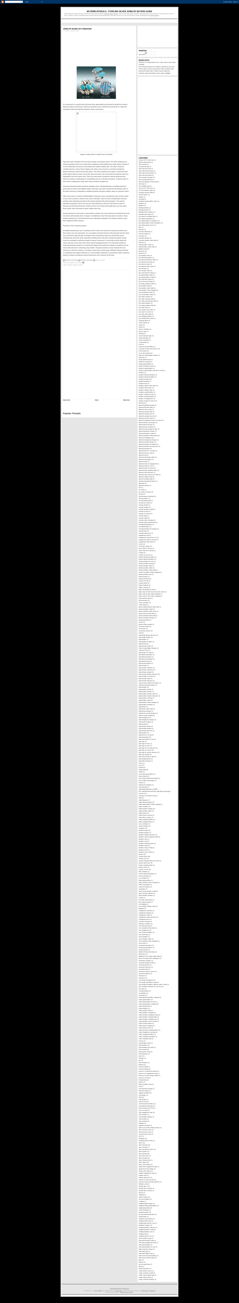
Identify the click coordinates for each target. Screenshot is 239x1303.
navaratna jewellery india (146, 962)
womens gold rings (144, 1264)
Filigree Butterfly (143, 585)
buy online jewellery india (146, 305)
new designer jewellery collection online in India (153, 984)
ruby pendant (143, 1119)
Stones (141, 1192)
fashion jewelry (143, 576)
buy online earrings (144, 296)
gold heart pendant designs (147, 685)
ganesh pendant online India (147, 615)
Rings (140, 1097)
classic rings (142, 331)
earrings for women (144, 513)
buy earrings (142, 268)
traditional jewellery (144, 1208)
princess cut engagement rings (148, 1073)
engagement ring (144, 535)
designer (141, 372)
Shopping (141, 1138)
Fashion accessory (144, 555)
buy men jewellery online (146, 294)
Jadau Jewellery (144, 826)
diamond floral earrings (145, 424)
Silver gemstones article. (146, 1149)
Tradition (141, 1201)
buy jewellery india (144, 286)
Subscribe (142, 54)
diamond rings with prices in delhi (148, 474)
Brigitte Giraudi (143, 249)
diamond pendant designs (146, 442)
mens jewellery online (145, 939)
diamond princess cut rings (147, 450)
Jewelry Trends (143, 869)
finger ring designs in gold (146, 589)
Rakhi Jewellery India (145, 1084)
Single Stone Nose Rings (146, 1169)
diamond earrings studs (146, 418)
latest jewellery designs (146, 895)
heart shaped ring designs (146, 780)
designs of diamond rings (146, 394)
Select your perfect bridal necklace (149, 1127)
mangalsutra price (144, 919)
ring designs (142, 1095)
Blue (140, 227)
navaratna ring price (145, 967)
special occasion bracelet (146, 1179)
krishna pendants (144, 876)
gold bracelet (142, 644)
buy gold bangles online (146, 275)
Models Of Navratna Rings (147, 952)
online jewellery (143, 1008)
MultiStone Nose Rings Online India (149, 956)
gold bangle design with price (147, 635)
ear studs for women (145, 492)
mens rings (142, 943)
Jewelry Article (143, 856)
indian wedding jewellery (146, 819)
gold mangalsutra (144, 717)
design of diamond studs (146, 366)
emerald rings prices (145, 533)
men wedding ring (144, 930)
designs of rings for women (147, 401)
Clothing (141, 333)
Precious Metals (143, 1069)
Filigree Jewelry (143, 587)
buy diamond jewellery (145, 257)
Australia (141, 199)
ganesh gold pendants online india (149, 607)
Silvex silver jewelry (144, 1164)
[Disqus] (96, 301)
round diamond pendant (146, 1106)
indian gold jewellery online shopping (149, 804)
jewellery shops (143, 845)
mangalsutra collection (145, 910)
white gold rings (143, 1251)
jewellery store (143, 850)
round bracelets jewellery (146, 1103)
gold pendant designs (145, 728)
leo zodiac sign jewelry (145, 900)
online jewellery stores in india (147, 1021)
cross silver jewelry (144, 353)
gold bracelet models (145, 646)
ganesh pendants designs (146, 617)
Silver (140, 1143)
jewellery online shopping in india (148, 837)
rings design (142, 1099)
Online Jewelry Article (145, 1023)
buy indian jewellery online (146, 283)
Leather (141, 897)
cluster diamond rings (145, 336)
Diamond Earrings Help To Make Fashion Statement (154, 71)
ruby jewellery (143, 1114)
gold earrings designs (145, 672)
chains (141, 325)
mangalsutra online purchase (147, 917)
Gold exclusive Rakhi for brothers (149, 683)
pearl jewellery (143, 1045)
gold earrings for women (146, 676)
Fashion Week (143, 583)
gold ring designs (144, 737)
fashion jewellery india (145, 565)
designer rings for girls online (147, 385)
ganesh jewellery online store (147, 611)
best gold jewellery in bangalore (148, 220)
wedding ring (142, 1234)
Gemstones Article (144, 631)
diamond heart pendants (146, 427)
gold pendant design (145, 726)
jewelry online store (144, 863)
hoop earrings (143, 787)
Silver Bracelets (143, 1145)
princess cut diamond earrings (148, 1071)
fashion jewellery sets (145, 574)
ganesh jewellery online (146, 609)
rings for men (143, 1101)
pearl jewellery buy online (146, 1047)
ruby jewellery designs (145, 1117)
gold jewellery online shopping (147, 702)
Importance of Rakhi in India (147, 795)
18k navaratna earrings (146, 177)
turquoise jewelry (78, 265)
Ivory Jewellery (143, 824)
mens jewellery (143, 936)
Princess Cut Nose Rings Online (148, 1075)
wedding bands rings (145, 1221)
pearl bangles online (145, 1043)
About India (118, 1290)
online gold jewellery (145, 999)
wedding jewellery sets (145, 1231)
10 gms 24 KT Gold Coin (146, 160)
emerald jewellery (144, 526)
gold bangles (142, 639)
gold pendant (142, 724)
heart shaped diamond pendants (148, 778)
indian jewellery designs (146, 808)
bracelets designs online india (147, 240)
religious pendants (144, 1093)
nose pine (142, 989)
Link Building (142, 904)
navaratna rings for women (147, 971)
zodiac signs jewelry (145, 1277)
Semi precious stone (145, 1132)
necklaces (142, 978)
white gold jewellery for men (147, 1247)
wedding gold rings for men (147, 1223)
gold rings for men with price (147, 748)
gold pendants (143, 733)
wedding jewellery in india (146, 1229)
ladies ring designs (144, 884)
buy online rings (143, 307)
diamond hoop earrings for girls (148, 429)
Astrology (152, 1290)
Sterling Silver (143, 1186)
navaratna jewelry (144, 965)
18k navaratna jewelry (145, 179)
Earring (141, 494)
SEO (140, 1136)
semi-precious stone (145, 1134)
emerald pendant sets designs (148, 529)
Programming (143, 1080)
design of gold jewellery (146, 368)
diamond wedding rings (145, 479)
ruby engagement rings (146, 1112)
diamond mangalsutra (145, 437)
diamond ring (142, 455)
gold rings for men (144, 745)
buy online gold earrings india (147, 301)
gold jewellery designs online (147, 694)
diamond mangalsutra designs (148, 440)
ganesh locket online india (146, 613)
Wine (140, 1260)
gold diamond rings (144, 661)
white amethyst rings (145, 1238)
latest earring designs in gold (147, 891)
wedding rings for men (145, 1236)
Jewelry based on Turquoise (77, 29)
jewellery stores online (145, 852)
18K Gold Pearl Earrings (146, 171)
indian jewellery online (145, 811)
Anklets (141, 197)
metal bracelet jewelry (145, 945)
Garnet (141, 622)
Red (140, 1086)
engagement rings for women (147, 539)
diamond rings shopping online (148, 470)
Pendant (141, 1058)
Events (141, 544)
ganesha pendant (144, 620)
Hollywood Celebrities (145, 785)
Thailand (141, 1195)
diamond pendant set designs (147, 444)
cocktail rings (143, 342)
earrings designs (144, 507)
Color (140, 344)
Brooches (142, 251)
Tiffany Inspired (143, 1197)
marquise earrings (144, 921)
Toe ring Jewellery (144, 1199)
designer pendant (144, 381)
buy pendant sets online (146, 309)
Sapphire (141, 1123)
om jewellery (142, 993)
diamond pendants (144, 448)
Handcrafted (142, 769)
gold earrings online (144, 678)
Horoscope (145, 1290)
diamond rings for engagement (148, 464)
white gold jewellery (144, 1245)
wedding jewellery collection (147, 1227)
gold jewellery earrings (145, 698)
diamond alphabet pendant (146, 405)
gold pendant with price (145, 730)
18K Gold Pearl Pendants (146, 173)
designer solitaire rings (145, 390)
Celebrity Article (143, 320)
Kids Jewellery (143, 871)
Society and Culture (144, 1171)
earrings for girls (144, 511)
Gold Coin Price (143, 650)
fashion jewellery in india (146, 563)
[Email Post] (82, 262)
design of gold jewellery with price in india (151, 370)
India (140, 798)
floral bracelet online (145, 598)
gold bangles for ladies (145, 641)
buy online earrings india (146, 299)
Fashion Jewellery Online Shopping (149, 572)
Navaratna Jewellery (145, 960)
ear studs (141, 489)
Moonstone (142, 954)
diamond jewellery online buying (148, 435)
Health (141, 772)
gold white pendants (145, 761)
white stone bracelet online (147, 1258)
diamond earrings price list (146, 416)
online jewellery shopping (146, 1012)
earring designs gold (145, 500)
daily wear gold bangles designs (148, 355)
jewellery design (143, 830)
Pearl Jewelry (143, 1049)
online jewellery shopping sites (148, 1019)
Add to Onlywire (100, 260)
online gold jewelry (144, 1006)
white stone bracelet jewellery (147, 1255)
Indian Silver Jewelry (145, 817)
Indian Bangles (143, 800)
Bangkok (141, 203)
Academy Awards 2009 (146, 192)
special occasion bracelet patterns (149, 1182)
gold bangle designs (145, 637)
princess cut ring (144, 1078)
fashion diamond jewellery (146, 559)
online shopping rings (145, 1038)
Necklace (141, 975)
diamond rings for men (145, 466)
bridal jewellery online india (146, 247)
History (141, 782)
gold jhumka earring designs (147, 713)
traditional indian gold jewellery (148, 1205)
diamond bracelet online (146, 407)
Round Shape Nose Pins (146, 1108)
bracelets (141, 236)
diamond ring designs (145, 459)
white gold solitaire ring (145, 1253)
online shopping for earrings (147, 1032)
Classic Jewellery (144, 329)
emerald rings (143, 531)
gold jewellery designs (145, 691)
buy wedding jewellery (145, 316)
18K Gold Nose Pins (145, 168)
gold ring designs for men (146, 739)
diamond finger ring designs (147, 422)
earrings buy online (144, 503)
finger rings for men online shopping (149, 596)
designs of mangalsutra (146, 398)
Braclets (141, 242)
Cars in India (98, 1290)
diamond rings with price (146, 472)
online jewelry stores (145, 1028)
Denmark (141, 357)
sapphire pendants (144, 1125)
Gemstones (142, 628)
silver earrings (143, 1147)
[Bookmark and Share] (70, 260)
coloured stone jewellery (146, 346)
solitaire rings (143, 1175)
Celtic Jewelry (143, 322)
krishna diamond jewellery (146, 873)
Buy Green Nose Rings (146, 281)
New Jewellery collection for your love (150, 986)
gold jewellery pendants (146, 704)
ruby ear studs (143, 1110)
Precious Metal (143, 1067)
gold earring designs (145, 663)
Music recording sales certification (149, 958)
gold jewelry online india (146, 709)
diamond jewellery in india (146, 433)
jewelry (70, 265)
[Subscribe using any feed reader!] (85, 260)
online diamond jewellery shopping (149, 997)
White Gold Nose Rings (146, 1249)
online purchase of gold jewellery (148, 1030)
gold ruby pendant (144, 754)
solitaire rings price (144, 1177)
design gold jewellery (145, 364)
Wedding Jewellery (144, 1225)
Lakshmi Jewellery (144, 887)
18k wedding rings (144, 186)
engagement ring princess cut (148, 537)
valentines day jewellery (146, 1218)
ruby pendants (143, 1121)
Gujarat (141, 767)
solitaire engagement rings (146, 1173)
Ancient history (143, 194)
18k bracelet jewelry (145, 162)
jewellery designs (144, 832)
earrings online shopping (146, 520)
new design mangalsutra (146, 980)
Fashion (141, 552)
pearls (140, 1056)
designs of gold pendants (146, 396)
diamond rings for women (146, 468)
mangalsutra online (144, 915)
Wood (140, 1266)
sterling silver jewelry (111, 14)
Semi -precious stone (145, 1129)
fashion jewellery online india (147, 570)
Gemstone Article (144, 626)
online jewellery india (145, 1010)
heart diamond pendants (146, 774)
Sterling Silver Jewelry (145, 1190)
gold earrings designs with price (148, 674)
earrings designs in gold (146, 509)
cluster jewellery (143, 338)
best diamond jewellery (145, 218)
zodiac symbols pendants (146, 1279)
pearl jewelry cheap (144, 1051)
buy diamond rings (144, 264)
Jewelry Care (143, 858)
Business (141, 253)
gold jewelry (142, 706)
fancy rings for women (145, 548)
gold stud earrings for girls (146, 756)
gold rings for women (145, 750)
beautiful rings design (145, 214)
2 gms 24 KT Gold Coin (146, 188)
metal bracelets (143, 950)
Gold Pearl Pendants (145, 722)
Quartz (141, 1082)
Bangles (141, 205)
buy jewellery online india (146, 288)
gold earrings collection (145, 667)
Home (96, 400)
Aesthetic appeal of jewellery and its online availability (154, 73)
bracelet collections (144, 231)
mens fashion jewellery (145, 932)
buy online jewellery (144, 303)
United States (143, 1216)
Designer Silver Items (145, 388)
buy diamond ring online (146, 262)
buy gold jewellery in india (146, 277)
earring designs (143, 498)
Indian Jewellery (143, 806)
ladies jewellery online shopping (148, 882)
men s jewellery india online (147, 928)
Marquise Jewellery (144, 923)
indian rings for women (145, 815)
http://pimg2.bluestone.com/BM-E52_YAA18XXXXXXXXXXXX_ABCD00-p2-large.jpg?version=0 (155, 791)
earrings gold (143, 516)
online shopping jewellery (146, 1034)
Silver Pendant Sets (144, 1160)
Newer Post (66, 400)
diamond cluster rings (145, 409)
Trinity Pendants (144, 1210)
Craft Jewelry (143, 351)
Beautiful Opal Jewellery (146, 212)
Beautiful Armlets (144, 210)
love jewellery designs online (147, 906)
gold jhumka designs (145, 711)
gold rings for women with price (148, 752)
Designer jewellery (144, 379)
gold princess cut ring (145, 735)
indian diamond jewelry (145, 802)
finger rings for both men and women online (152, 592)
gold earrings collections (146, 670)
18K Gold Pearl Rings (145, 175)
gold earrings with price (146, 680)
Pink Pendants (143, 1062)
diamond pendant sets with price (148, 446)
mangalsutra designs (145, 913)
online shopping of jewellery (147, 1036)
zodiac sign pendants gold (146, 1275)
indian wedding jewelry (145, 822)
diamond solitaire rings (145, 477)
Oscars (141, 1041)
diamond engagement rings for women (150, 420)
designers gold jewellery (146, 392)
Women (141, 1262)
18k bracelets (143, 164)
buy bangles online (144, 255)
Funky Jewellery (144, 602)
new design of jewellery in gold (148, 982)
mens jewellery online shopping (148, 941)
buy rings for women (145, 312)
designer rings (143, 383)
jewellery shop (143, 841)
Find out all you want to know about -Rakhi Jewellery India (156, 69)
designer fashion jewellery (146, 377)
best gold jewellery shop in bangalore (150, 223)
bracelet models (143, 233)
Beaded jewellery (144, 208)
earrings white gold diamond (147, 522)
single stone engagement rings (148, 1166)
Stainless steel (143, 1184)
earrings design (143, 505)
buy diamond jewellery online (147, 260)
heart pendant (143, 776)
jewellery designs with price (147, 834)
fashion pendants (144, 578)
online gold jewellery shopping (147, 1004)
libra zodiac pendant (145, 902)
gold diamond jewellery (145, 654)
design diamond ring (145, 359)
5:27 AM (78, 262)
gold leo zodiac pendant (146, 715)
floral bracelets (143, 600)
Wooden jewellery (144, 1268)
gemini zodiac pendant (145, 624)
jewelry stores (143, 867)
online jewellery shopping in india (148, 1015)
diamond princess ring (145, 453)
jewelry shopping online (146, 865)
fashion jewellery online (145, 568)
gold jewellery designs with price (148, 696)
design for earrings (144, 361)
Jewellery (141, 828)
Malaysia (141, 908)
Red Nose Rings (144, 1090)
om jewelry (142, 995)
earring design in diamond (146, 496)
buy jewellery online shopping (147, 290)
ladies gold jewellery (145, 880)
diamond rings (143, 461)
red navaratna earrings (145, 1088)
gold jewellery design (145, 689)
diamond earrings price (145, 414)
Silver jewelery (143, 1151)
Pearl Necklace (143, 1054)
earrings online (143, 518)
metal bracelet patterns (145, 947)
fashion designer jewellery (146, 557)
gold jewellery (143, 687)
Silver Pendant (143, 1158)
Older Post (126, 400)
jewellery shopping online (146, 843)
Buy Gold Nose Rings (145, 279)
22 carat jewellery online (146, 190)
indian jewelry (143, 813)
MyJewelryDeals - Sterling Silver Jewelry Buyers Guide (119, 11)
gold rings (142, 741)
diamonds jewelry (144, 485)
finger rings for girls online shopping (149, 594)
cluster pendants (144, 340)
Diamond (141, 403)
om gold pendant (144, 991)
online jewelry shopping (146, 1025)
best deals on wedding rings (147, 216)
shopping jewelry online (146, 1140)
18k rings (141, 184)
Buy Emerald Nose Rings (146, 273)
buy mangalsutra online (146, 292)
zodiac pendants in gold (146, 1273)
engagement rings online (146, 542)
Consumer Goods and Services (148, 348)
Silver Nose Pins (144, 1156)
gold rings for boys (144, 743)
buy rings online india (145, 314)
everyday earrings (144, 546)
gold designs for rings (145, 652)
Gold (140, 633)
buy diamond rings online (146, 266)
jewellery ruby (143, 839)
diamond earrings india (145, 411)
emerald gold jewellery (145, 524)
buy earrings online (144, 270)
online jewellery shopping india (148, 1017)
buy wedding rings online (146, 318)
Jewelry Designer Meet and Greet (149, 861)
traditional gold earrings (146, 1203)
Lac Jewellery (143, 878)
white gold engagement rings (147, 1242)
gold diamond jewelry (145, 657)
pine (140, 1060)
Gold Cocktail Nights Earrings (147, 648)
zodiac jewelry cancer (145, 1271)
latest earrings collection (146, 893)
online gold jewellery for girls (147, 1001)
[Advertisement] (119, 21)
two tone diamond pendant (146, 1214)
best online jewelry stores (146, 225)
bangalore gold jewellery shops (148, 201)
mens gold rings (143, 934)
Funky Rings (142, 605)
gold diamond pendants (146, 659)
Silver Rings (142, 1162)
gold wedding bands (145, 759)
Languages (142, 889)
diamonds (142, 483)
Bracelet (141, 229)
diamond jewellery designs (146, 431)
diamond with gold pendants (147, 481)
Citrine (141, 327)
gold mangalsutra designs (146, 719)
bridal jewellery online (145, 244)
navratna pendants (144, 973)
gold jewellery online (145, 700)
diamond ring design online (147, 457)
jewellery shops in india (145, 847)
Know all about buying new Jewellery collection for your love (157, 66)
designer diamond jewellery (147, 375)
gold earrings (143, 665)
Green (141, 763)
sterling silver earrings (145, 1188)
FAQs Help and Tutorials (146, 550)
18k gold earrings (144, 166)
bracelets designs (144, 238)
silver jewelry (154, 15)
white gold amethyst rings (146, 1240)
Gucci (140, 765)
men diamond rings (144, 926)
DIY (140, 487)
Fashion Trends (143, 581)
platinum (141, 1064)
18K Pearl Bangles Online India (148, 181)
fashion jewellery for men (146, 561)
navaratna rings (143, 969)
